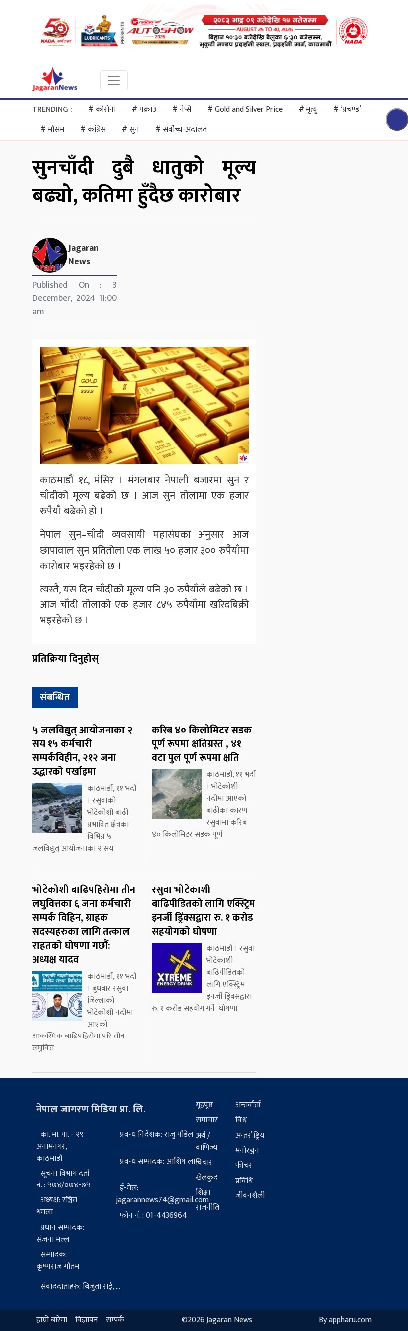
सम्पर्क (115, 1320)
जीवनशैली (250, 1195)
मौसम (52, 129)
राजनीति (207, 1207)
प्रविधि (244, 1180)
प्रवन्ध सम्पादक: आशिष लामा (161, 1161)
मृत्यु (308, 109)
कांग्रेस (93, 129)
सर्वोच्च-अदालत (181, 129)
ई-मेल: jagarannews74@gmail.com (162, 1194)
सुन (130, 129)
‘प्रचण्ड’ (347, 109)
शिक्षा (203, 1192)
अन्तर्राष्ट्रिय (249, 1135)
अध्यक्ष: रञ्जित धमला (56, 1206)
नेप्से (182, 109)
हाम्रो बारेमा (51, 1320)
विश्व (241, 1120)
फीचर (243, 1165)
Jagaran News (83, 255)
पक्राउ (144, 109)
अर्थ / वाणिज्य (206, 1141)
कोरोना (102, 109)
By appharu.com (345, 1320)
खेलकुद (207, 1177)
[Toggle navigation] (114, 80)
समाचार (207, 1120)
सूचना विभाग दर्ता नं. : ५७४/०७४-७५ (63, 1179)
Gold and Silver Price (245, 109)
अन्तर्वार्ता (248, 1105)
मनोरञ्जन (247, 1150)
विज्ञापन (86, 1320)
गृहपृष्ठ (204, 1105)
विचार (204, 1162)
